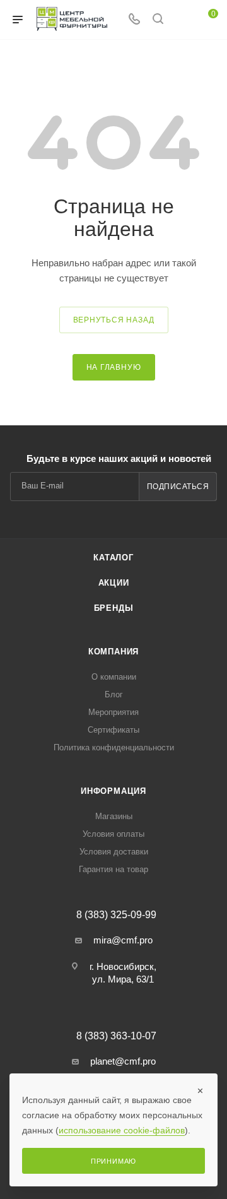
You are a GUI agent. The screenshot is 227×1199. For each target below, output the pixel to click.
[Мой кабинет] (181, 20)
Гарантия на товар (113, 869)
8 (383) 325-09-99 (116, 915)
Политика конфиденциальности (114, 747)
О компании (113, 677)
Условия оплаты (113, 834)
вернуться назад (113, 320)
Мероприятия (113, 712)
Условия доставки (113, 851)
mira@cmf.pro (123, 940)
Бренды (114, 608)
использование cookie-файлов (122, 1130)
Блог (114, 694)
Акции (113, 583)
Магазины (113, 816)
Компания (113, 651)
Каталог (113, 557)
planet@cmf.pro (123, 1061)
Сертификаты (113, 730)
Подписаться (178, 486)
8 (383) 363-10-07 (116, 1036)
